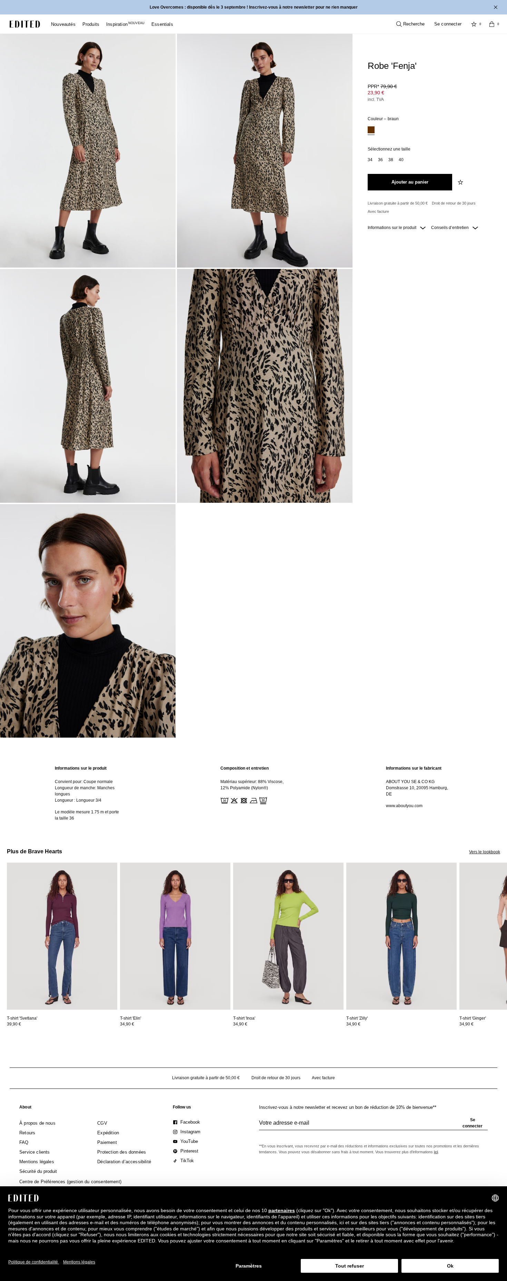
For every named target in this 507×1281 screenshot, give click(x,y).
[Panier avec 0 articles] (491, 24)
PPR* (382, 86)
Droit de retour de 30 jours (454, 203)
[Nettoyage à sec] (262, 799)
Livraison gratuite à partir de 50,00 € (398, 203)
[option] (371, 130)
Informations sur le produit (392, 227)
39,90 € (14, 1024)
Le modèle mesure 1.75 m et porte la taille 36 (87, 815)
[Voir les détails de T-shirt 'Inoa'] (288, 936)
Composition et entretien (244, 768)
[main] (253, 793)
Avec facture (378, 211)
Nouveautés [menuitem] (63, 24)
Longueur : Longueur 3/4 (78, 800)
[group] (373, 1125)
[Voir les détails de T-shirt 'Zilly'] (401, 936)
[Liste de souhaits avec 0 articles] (473, 24)
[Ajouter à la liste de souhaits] (461, 182)
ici (436, 1152)
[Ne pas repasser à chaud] (252, 799)
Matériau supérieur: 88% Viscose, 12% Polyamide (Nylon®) (252, 784)
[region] (88, 793)
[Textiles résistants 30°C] (223, 799)
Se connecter (447, 24)
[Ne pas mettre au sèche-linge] (243, 799)
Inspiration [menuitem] (125, 24)
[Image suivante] (504, 894)
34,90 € (127, 1024)
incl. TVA (376, 99)
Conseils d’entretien (450, 227)
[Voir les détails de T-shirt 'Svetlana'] (62, 936)
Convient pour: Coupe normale (84, 781)
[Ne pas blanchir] (233, 799)
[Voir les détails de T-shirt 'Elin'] (175, 936)
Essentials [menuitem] (162, 24)
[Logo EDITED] (25, 24)
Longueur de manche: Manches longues (85, 790)
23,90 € (376, 92)
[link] (25, 1108)
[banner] (253, 7)
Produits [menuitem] (90, 24)
